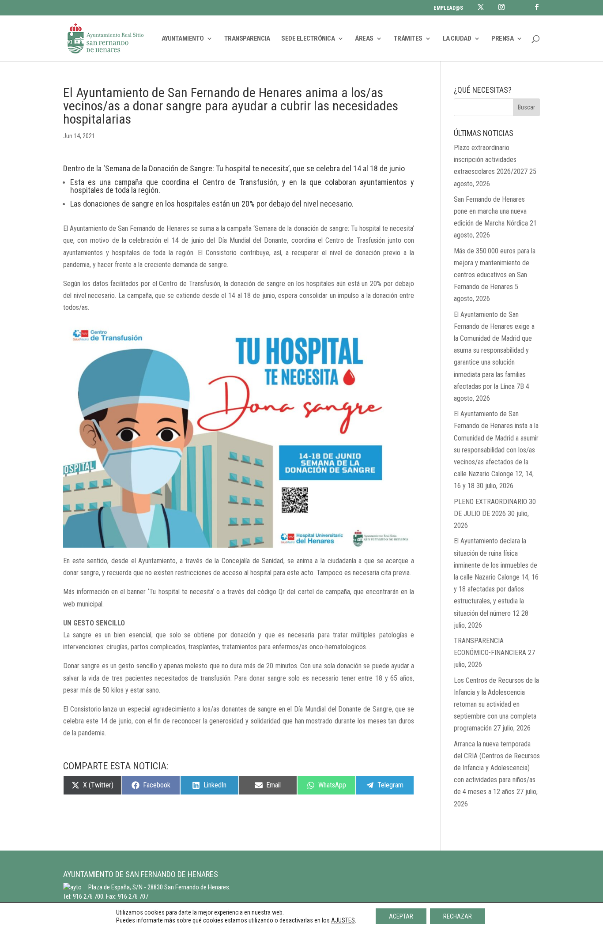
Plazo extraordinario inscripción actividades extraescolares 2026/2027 (491, 159)
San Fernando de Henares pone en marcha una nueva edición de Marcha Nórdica (491, 211)
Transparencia (247, 38)
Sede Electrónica (308, 38)
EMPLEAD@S (448, 8)
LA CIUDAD (457, 38)
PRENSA (502, 38)
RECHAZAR (457, 916)
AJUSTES (343, 920)
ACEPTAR (401, 916)
